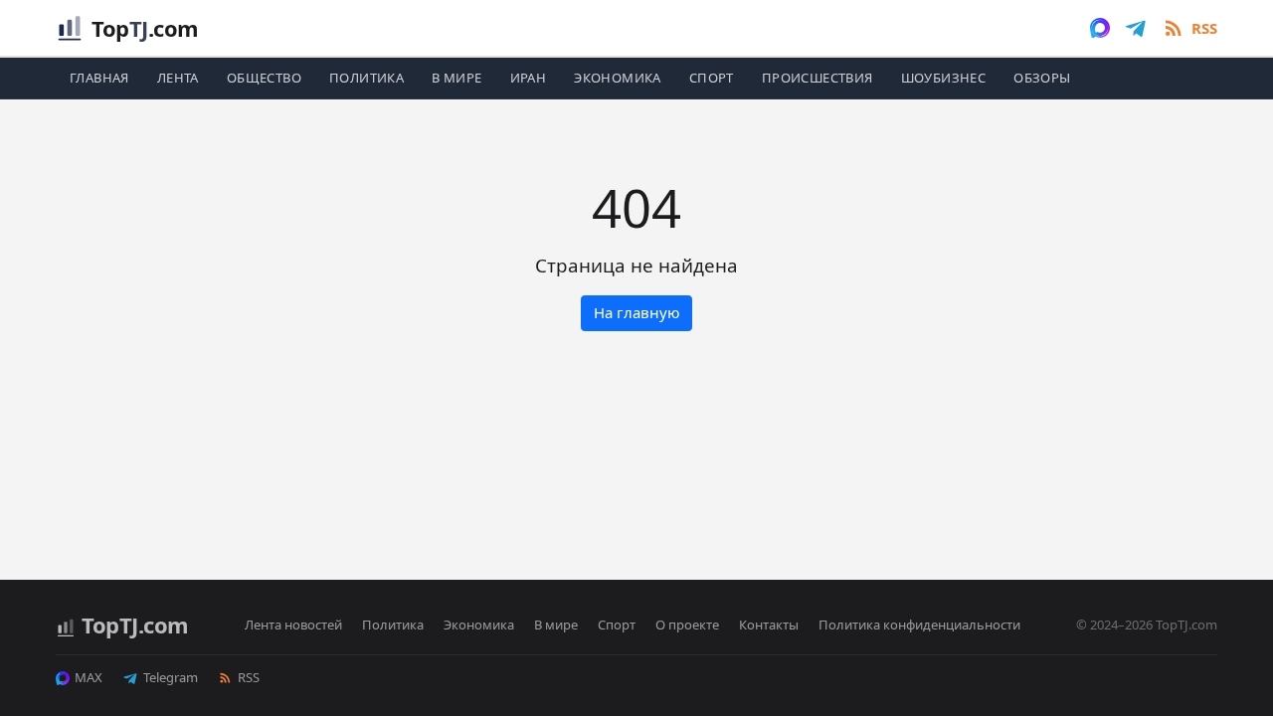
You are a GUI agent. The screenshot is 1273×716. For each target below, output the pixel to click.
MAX (88, 677)
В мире (456, 78)
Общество (264, 78)
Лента (178, 78)
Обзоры (1041, 78)
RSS (249, 677)
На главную (637, 312)
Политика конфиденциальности (919, 624)
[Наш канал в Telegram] (1136, 28)
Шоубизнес (944, 78)
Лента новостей (293, 624)
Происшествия (817, 78)
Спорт (711, 78)
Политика (366, 78)
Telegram (170, 677)
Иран (528, 78)
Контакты (769, 624)
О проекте (687, 624)
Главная (99, 78)
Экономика (617, 78)
